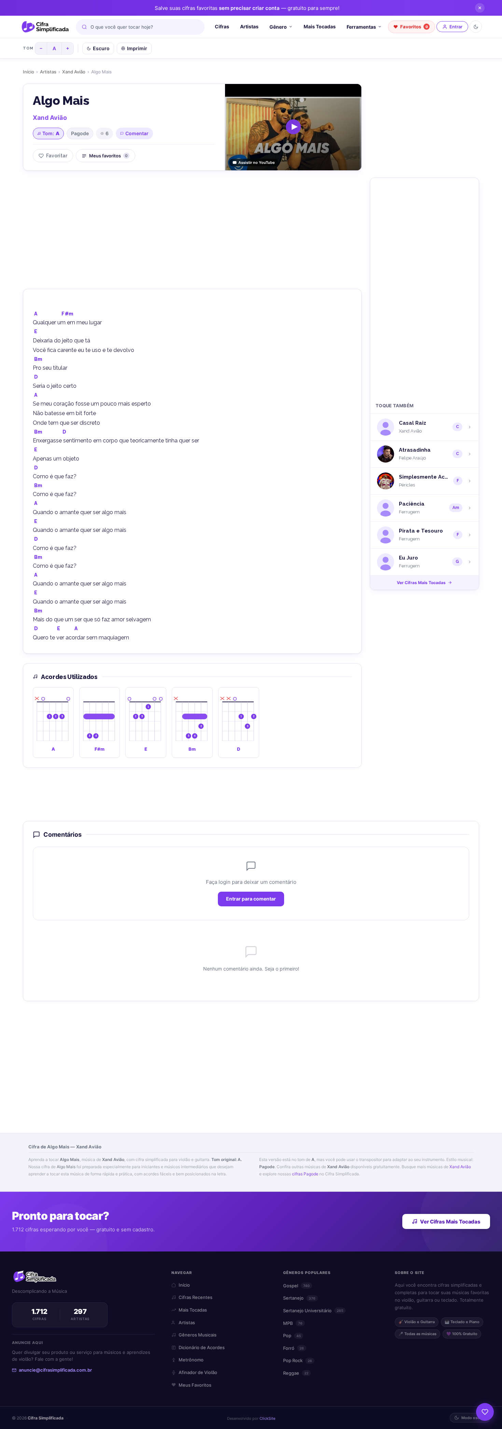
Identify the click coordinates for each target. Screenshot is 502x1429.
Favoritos (414, 26)
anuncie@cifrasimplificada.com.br (55, 1370)
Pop (292, 1335)
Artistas (249, 26)
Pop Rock (297, 1360)
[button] (53, 722)
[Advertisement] (192, 229)
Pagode (80, 133)
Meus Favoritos (195, 1385)
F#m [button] (67, 313)
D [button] (36, 377)
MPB (293, 1323)
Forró (293, 1348)
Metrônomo (191, 1359)
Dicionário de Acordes (202, 1347)
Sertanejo (299, 1298)
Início (28, 71)
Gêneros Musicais (198, 1335)
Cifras (222, 26)
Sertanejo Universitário (313, 1310)
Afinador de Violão (198, 1372)
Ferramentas (361, 27)
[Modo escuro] (476, 26)
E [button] (35, 331)
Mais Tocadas (320, 26)
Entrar (455, 26)
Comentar (137, 133)
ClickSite (267, 1418)
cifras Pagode (305, 1173)
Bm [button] (38, 359)
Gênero (278, 27)
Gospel (296, 1285)
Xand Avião (73, 71)
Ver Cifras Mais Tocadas (421, 582)
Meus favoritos (108, 155)
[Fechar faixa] (480, 8)
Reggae (295, 1373)
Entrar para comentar (251, 899)
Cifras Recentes (195, 1297)
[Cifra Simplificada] (45, 27)
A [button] (35, 313)
